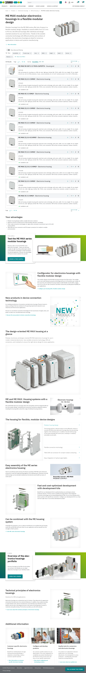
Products (4, 6)
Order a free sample (16, 259)
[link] (43, 70)
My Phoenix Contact (79, 6)
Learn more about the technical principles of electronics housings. (23, 609)
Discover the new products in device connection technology (21, 315)
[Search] (61, 2)
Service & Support (52, 6)
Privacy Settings (6, 670)
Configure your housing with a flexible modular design (51, 288)
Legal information (28, 668)
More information (12, 44)
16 (24, 61)
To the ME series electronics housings (16, 531)
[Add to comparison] (76, 66)
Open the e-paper (15, 576)
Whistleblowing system (48, 668)
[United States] (66, 2)
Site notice (19, 668)
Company (30, 6)
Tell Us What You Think (75, 669)
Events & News (40, 6)
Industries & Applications (18, 6)
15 (22, 61)
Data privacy (38, 668)
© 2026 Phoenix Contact (9, 668)
